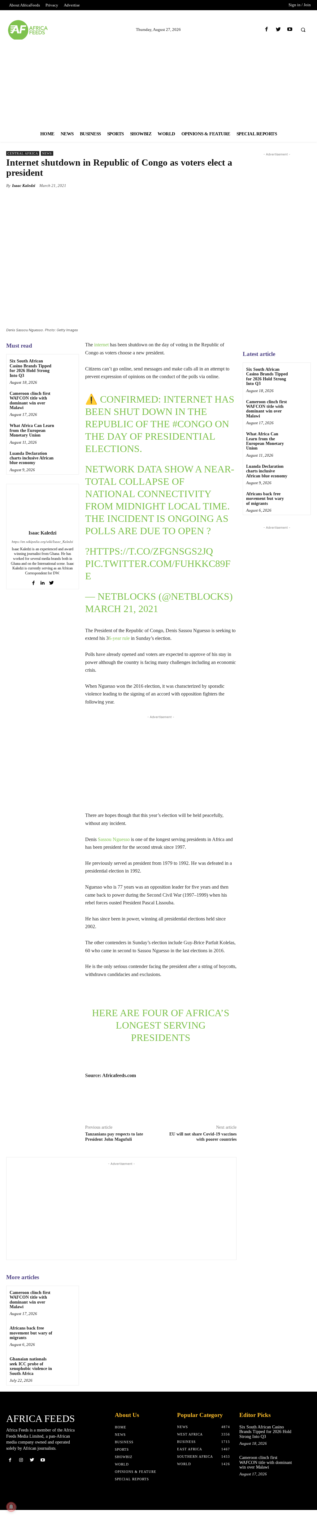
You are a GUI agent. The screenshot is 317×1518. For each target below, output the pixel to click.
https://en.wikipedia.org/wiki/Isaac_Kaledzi (42, 541)
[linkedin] (42, 581)
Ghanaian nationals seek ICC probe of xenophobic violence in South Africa (31, 1490)
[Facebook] (267, 29)
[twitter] (51, 581)
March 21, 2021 (121, 608)
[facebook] (33, 581)
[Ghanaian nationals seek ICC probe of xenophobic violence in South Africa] (66, 1487)
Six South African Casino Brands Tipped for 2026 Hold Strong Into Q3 (30, 368)
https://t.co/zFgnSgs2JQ (151, 551)
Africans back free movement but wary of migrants (31, 1457)
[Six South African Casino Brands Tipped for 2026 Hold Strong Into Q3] (66, 365)
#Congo (192, 423)
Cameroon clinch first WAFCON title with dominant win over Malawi (30, 400)
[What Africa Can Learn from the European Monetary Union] (66, 430)
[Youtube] (289, 29)
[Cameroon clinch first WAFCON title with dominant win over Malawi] (66, 398)
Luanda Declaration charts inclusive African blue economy (32, 458)
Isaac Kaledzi (23, 185)
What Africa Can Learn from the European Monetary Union (32, 430)
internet (101, 344)
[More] (230, 185)
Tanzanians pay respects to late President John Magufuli (114, 1261)
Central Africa (22, 153)
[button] (303, 29)
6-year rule (119, 638)
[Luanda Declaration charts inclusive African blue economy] (66, 458)
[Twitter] (278, 29)
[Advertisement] (158, 83)
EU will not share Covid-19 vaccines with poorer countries (203, 1261)
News (47, 153)
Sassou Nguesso (114, 839)
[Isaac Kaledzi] (42, 505)
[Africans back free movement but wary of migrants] (66, 1456)
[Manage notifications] (11, 1507)
